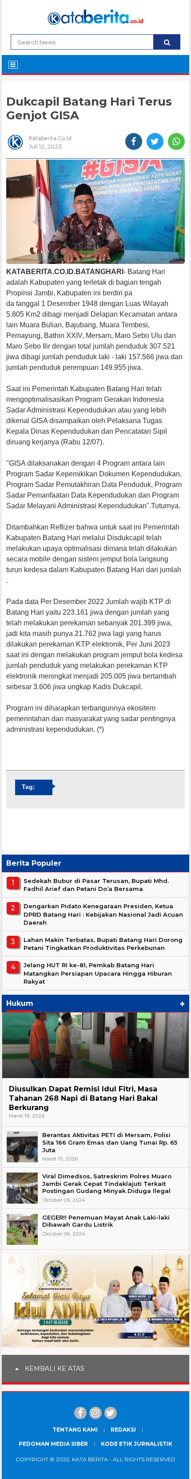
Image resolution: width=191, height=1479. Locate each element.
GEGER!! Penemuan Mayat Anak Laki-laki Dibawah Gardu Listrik (106, 1221)
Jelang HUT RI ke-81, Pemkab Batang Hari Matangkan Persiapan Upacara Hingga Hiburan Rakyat (98, 973)
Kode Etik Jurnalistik (136, 1443)
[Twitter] (110, 1413)
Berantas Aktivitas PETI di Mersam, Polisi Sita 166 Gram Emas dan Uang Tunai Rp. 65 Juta (109, 1142)
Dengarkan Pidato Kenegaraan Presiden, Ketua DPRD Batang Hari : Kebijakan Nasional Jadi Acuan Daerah (103, 914)
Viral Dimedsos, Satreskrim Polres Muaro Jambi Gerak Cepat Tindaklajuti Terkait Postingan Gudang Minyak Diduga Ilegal (106, 1184)
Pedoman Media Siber (53, 1443)
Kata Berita (90, 1459)
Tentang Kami (75, 1429)
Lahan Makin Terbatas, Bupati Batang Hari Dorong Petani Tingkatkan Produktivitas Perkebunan (103, 943)
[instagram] (95, 1413)
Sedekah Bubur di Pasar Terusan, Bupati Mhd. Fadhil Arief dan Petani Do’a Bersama (96, 884)
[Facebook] (80, 1413)
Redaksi (123, 1429)
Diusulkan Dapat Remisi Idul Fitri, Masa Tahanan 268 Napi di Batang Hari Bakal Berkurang (83, 1098)
